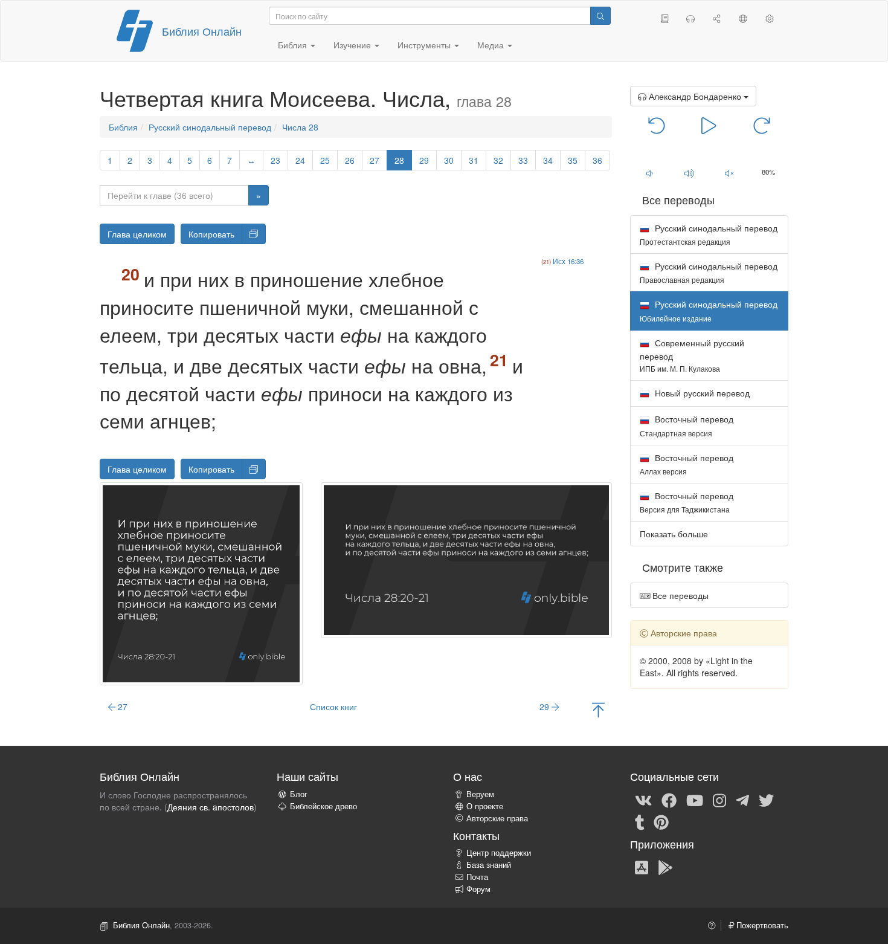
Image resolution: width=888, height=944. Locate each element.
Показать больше (674, 534)
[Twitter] (766, 799)
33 (523, 160)
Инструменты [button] (425, 45)
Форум (478, 889)
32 (498, 160)
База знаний (488, 864)
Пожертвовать (761, 925)
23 (275, 160)
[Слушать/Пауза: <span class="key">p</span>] (709, 124)
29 (424, 160)
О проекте (484, 806)
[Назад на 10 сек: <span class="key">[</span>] (657, 124)
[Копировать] (254, 234)
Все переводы (679, 595)
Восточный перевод (686, 425)
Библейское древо (323, 806)
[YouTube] (694, 799)
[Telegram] (742, 799)
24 (300, 160)
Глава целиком (137, 234)
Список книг (333, 706)
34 (548, 160)
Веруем (480, 794)
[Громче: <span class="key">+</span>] (689, 173)
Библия (123, 127)
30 (449, 160)
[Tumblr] (640, 821)
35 (573, 160)
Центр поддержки (498, 852)
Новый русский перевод (701, 393)
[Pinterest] (661, 821)
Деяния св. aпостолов (210, 807)
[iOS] (641, 867)
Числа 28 (300, 127)
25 (325, 160)
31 (473, 160)
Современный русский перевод (692, 355)
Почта (477, 876)
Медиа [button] (491, 45)
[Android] (665, 867)
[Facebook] (669, 799)
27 (374, 160)
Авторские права (497, 818)
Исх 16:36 (568, 261)
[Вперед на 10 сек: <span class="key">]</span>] (761, 124)
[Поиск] (600, 16)
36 (597, 160)
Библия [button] (293, 45)
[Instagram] (719, 799)
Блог (298, 794)
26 (350, 160)
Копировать (211, 234)
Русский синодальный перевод (210, 127)
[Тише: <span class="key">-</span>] (650, 173)
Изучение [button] (353, 45)
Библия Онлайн (202, 30)
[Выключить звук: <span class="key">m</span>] (729, 173)
